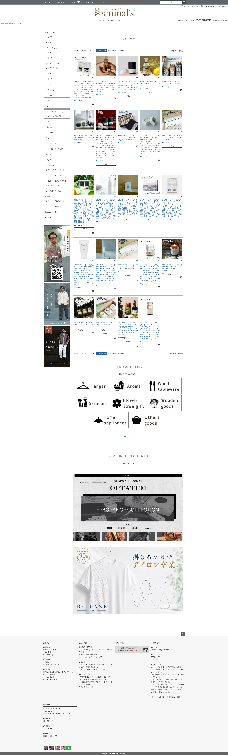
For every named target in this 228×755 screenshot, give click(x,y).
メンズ (47, 2)
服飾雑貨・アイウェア (54, 95)
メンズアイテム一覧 (52, 63)
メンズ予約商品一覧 (53, 206)
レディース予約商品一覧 (55, 201)
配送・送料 (83, 643)
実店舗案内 (223, 6)
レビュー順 (91, 51)
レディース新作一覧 (53, 116)
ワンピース (50, 138)
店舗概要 (46, 705)
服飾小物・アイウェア (54, 149)
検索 (184, 2)
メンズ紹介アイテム (53, 191)
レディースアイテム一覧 (54, 112)
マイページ (92, 2)
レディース (63, 2)
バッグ (48, 106)
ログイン (190, 6)
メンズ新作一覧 (52, 68)
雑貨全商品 (10, 24)
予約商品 (48, 196)
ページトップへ (183, 634)
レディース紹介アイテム (55, 185)
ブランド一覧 (50, 165)
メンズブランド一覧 (53, 175)
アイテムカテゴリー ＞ (128, 436)
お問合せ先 (156, 643)
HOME (3, 24)
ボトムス (49, 42)
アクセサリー (51, 90)
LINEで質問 (199, 6)
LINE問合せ (77, 2)
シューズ (49, 101)
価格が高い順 (112, 51)
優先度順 (121, 51)
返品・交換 (119, 643)
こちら (89, 657)
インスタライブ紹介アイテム (55, 181)
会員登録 (182, 6)
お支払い (46, 643)
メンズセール (50, 32)
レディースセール (51, 48)
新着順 (84, 51)
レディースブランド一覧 (55, 170)
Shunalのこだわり (211, 6)
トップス (49, 37)
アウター (49, 84)
